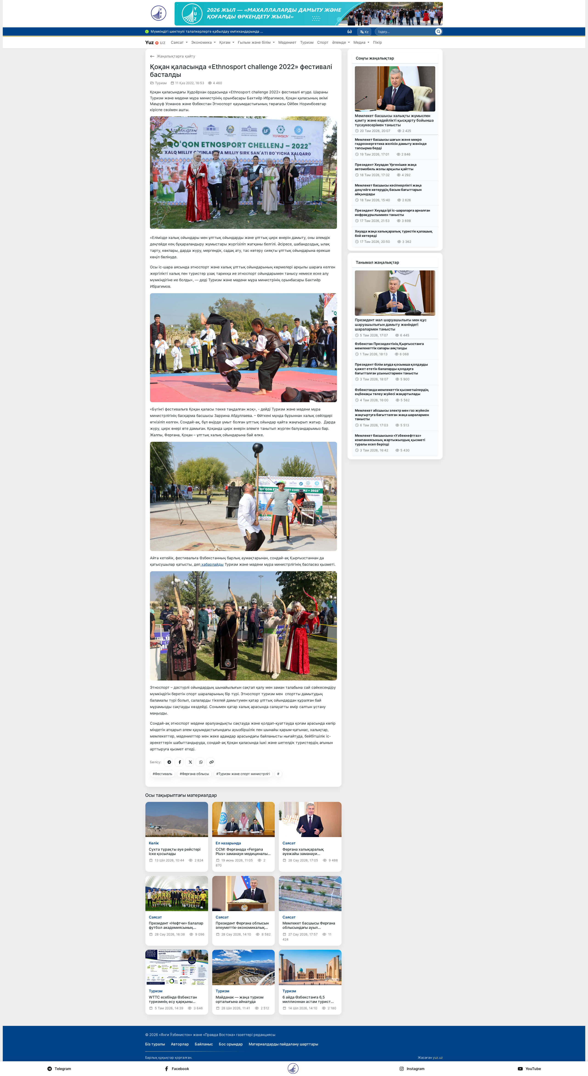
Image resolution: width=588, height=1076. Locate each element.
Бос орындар (231, 1044)
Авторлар (180, 1044)
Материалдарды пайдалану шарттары (283, 1044)
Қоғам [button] (225, 42)
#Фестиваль (162, 774)
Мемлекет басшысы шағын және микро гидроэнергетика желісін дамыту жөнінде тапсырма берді (391, 144)
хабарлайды (211, 564)
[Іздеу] (438, 31)
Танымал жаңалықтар (377, 262)
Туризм (307, 42)
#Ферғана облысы (194, 774)
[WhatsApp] (200, 762)
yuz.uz (438, 1057)
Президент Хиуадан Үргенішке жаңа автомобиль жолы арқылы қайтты (385, 167)
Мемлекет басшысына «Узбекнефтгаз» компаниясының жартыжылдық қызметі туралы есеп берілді (390, 439)
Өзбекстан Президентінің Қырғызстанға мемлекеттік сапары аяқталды (389, 346)
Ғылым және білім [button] (255, 42)
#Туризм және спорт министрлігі (243, 774)
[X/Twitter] (189, 762)
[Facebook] (179, 762)
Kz (367, 32)
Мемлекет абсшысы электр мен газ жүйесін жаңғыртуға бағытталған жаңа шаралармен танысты (392, 414)
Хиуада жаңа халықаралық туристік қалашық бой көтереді (394, 233)
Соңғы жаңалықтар (375, 58)
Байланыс (204, 1044)
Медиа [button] (360, 42)
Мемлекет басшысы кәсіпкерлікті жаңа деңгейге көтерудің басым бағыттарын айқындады (388, 189)
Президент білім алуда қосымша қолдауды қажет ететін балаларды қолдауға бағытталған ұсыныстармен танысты (391, 368)
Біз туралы (155, 1044)
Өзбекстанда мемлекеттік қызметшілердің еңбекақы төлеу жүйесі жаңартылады (392, 392)
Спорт (322, 42)
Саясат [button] (178, 42)
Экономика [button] (202, 42)
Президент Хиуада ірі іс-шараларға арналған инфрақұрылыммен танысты (392, 212)
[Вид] (349, 31)
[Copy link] (210, 762)
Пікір (377, 42)
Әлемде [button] (339, 42)
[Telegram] (168, 762)
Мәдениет (287, 42)
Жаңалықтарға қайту (176, 56)
